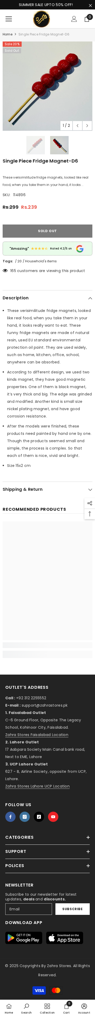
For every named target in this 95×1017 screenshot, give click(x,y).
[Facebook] (10, 817)
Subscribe (72, 909)
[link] (47, 645)
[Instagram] (25, 817)
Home (7, 34)
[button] (77, 125)
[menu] (9, 19)
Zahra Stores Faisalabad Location (36, 734)
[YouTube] (53, 817)
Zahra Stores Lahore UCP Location (37, 786)
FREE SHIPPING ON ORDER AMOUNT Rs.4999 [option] (47, 4)
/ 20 (18, 261)
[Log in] (74, 19)
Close (90, 6)
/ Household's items (40, 261)
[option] (47, 86)
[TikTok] (39, 817)
